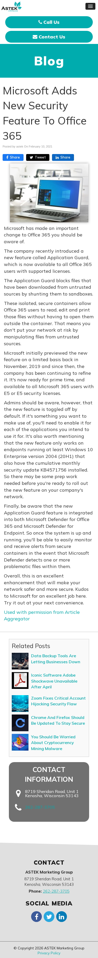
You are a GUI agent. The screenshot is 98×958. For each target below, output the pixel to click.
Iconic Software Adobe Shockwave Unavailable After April (54, 680)
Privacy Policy (49, 953)
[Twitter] (49, 916)
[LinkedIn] (61, 916)
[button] (90, 6)
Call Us (51, 22)
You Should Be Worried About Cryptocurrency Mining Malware (53, 742)
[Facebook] (36, 916)
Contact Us (51, 37)
